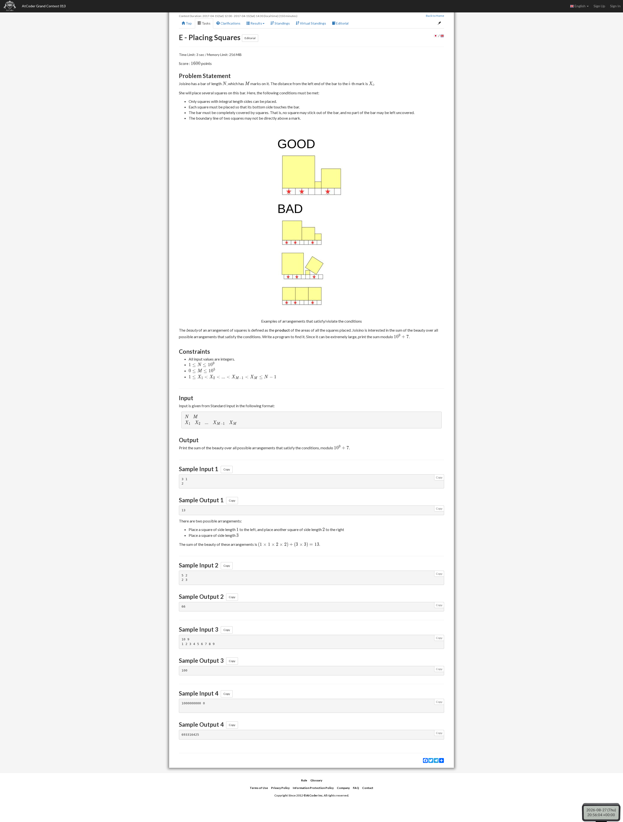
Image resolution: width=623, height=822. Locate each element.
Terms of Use (259, 788)
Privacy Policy (280, 788)
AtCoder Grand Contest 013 (44, 6)
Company (343, 788)
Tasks (206, 23)
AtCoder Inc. (314, 795)
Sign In (615, 6)
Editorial (341, 23)
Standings (282, 23)
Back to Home (435, 16)
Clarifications (230, 23)
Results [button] (256, 23)
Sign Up (599, 6)
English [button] (580, 6)
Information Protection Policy (313, 788)
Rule (304, 780)
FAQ (356, 788)
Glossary (316, 780)
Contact (367, 788)
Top (188, 23)
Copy (226, 469)
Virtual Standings (312, 23)
